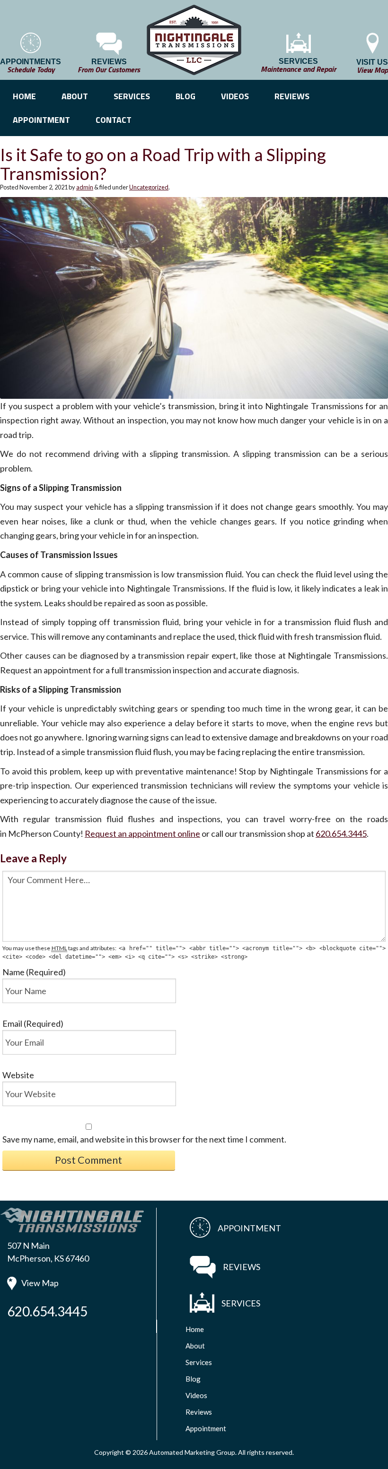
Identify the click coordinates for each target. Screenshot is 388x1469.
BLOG (185, 96)
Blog (193, 1379)
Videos (196, 1395)
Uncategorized (148, 187)
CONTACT (114, 119)
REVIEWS (291, 96)
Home (194, 1329)
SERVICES (132, 96)
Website (18, 1075)
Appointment (205, 1428)
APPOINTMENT (41, 119)
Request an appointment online (142, 833)
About (195, 1345)
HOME (24, 96)
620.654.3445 (341, 833)
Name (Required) (34, 972)
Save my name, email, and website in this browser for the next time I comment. (144, 1139)
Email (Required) (32, 1023)
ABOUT (75, 96)
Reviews (198, 1412)
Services (198, 1362)
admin (84, 187)
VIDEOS (235, 96)
